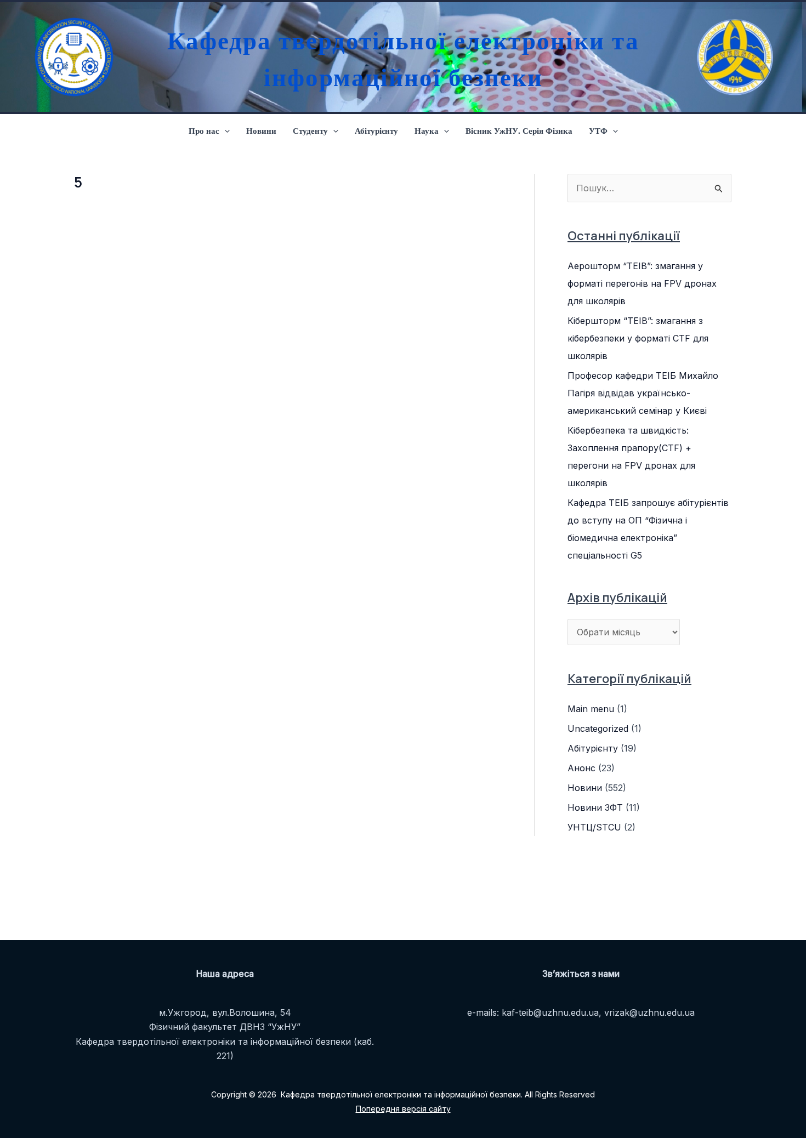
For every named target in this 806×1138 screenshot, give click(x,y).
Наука (427, 130)
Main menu (590, 708)
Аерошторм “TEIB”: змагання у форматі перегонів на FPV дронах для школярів (642, 283)
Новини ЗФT (595, 807)
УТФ (598, 130)
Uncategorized (597, 728)
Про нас (204, 130)
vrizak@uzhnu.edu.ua (649, 1012)
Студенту (310, 130)
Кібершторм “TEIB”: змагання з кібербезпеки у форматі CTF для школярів (637, 338)
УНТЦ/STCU (594, 827)
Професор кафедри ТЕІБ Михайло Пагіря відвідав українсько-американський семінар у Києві (642, 393)
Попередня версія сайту (403, 1108)
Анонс (581, 768)
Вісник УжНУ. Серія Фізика (519, 130)
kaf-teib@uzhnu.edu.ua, (551, 1012)
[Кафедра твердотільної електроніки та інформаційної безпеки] (71, 57)
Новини (261, 130)
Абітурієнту (376, 130)
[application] (224, 130)
